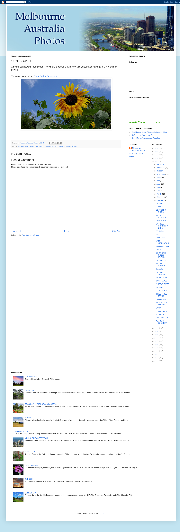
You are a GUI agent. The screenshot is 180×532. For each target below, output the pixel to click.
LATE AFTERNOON (162, 242)
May (158, 187)
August (159, 178)
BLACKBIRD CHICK (161, 211)
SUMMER (160, 203)
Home (66, 231)
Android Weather (137, 122)
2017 (157, 341)
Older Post (116, 231)
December (161, 164)
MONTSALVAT (161, 311)
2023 (157, 158)
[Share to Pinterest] (61, 143)
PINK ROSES (161, 221)
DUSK (158, 308)
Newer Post (16, 231)
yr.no (158, 122)
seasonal (67, 146)
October (160, 171)
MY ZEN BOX (161, 315)
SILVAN (28, 418)
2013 (157, 354)
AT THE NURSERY (161, 265)
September (161, 174)
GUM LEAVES (161, 281)
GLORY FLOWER (31, 465)
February (160, 197)
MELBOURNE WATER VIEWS (36, 438)
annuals (32, 146)
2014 (157, 351)
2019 (157, 335)
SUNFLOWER (161, 278)
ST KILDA (160, 231)
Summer (74, 146)
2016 (157, 345)
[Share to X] (55, 143)
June (159, 184)
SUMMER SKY (30, 493)
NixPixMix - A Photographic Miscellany (146, 138)
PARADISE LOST (162, 318)
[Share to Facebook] (58, 143)
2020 (157, 331)
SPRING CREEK (31, 452)
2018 (157, 338)
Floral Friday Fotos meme (46, 76)
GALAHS (159, 269)
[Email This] (50, 143)
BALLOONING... (162, 299)
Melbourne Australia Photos (139, 149)
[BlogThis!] (53, 143)
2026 (157, 148)
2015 (157, 348)
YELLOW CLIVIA (162, 246)
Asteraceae (40, 146)
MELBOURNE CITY (22, 431)
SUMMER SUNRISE (161, 273)
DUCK (158, 250)
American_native (23, 146)
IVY (157, 235)
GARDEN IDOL (162, 291)
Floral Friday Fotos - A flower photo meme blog (149, 132)
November (161, 168)
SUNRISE (28, 479)
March (159, 194)
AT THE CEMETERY (162, 216)
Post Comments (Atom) (30, 235)
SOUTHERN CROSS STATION (161, 255)
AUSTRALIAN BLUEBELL (161, 304)
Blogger (101, 514)
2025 (157, 152)
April (158, 191)
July (158, 181)
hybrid (61, 146)
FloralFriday (49, 146)
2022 (157, 161)
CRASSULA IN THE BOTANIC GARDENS (41, 404)
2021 (157, 328)
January (160, 201)
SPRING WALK (31, 390)
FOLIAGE (159, 207)
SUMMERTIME (162, 260)
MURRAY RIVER (162, 284)
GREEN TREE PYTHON (161, 295)
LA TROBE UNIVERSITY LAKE (162, 226)
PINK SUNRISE (31, 377)
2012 (157, 358)
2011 (157, 361)
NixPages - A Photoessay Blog (143, 135)
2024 (157, 155)
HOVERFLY (160, 238)
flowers (55, 146)
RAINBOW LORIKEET (161, 322)
